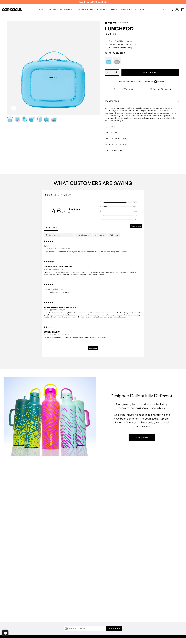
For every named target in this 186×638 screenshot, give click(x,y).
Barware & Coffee (107, 9)
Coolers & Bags (84, 9)
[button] (118, 202)
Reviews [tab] (51, 227)
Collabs (51, 9)
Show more (93, 348)
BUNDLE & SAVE (128, 9)
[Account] (177, 9)
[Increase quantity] (117, 72)
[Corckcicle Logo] (12, 9)
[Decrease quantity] (108, 72)
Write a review (136, 226)
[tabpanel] (93, 293)
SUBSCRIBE (114, 629)
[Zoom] (13, 108)
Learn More (142, 437)
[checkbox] (114, 235)
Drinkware (66, 9)
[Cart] (182, 9)
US (164, 9)
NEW (41, 9)
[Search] (171, 9)
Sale (142, 9)
